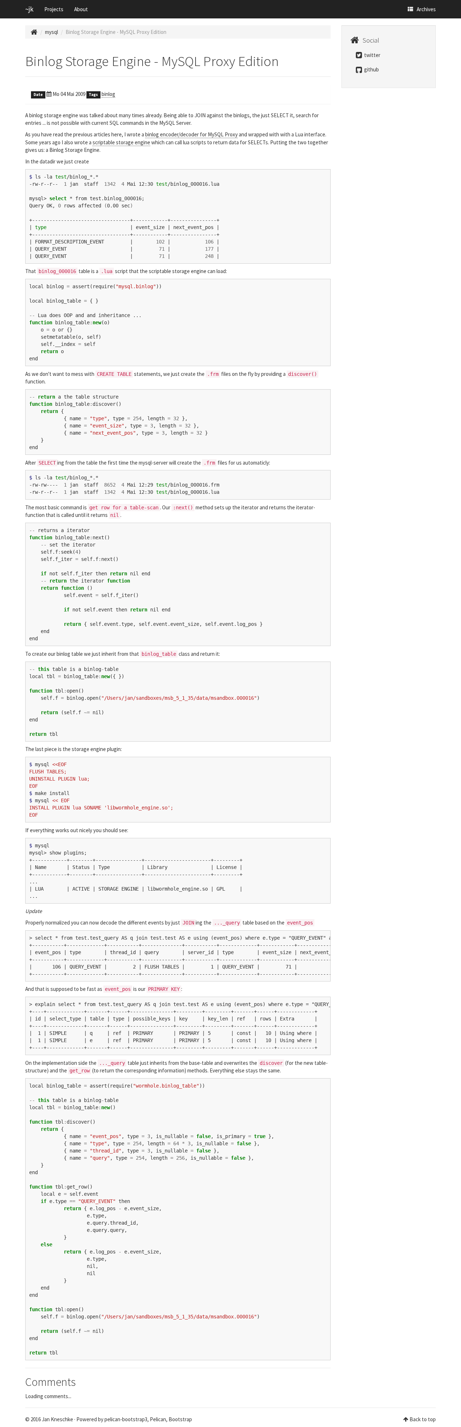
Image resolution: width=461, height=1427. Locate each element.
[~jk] (34, 31)
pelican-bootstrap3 (125, 1419)
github (371, 69)
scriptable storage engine (121, 142)
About (81, 9)
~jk (29, 9)
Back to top (422, 1419)
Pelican (158, 1419)
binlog (108, 94)
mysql (51, 31)
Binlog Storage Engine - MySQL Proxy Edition (152, 61)
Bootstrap (180, 1419)
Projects (53, 9)
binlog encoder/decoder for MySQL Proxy (191, 134)
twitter (371, 55)
